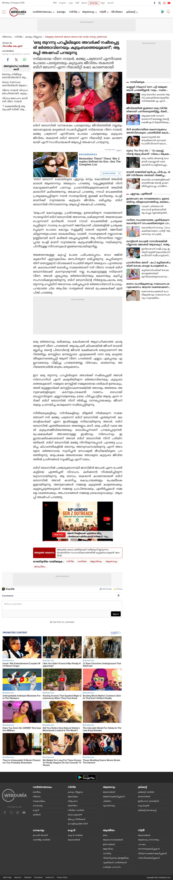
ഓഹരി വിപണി (40, 835)
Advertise (27, 877)
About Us (17, 877)
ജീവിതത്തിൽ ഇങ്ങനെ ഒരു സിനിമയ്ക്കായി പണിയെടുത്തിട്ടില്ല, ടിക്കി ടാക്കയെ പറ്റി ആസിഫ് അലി (146, 110)
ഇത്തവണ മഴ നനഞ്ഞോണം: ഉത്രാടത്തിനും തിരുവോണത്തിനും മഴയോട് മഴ (148, 200)
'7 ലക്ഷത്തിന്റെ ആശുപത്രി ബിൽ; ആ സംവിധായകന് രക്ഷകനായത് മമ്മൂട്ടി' (15, 108)
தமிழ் (71, 3)
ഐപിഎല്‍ (143, 806)
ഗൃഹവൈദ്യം (109, 806)
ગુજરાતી (110, 3)
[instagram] (164, 3)
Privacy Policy (62, 877)
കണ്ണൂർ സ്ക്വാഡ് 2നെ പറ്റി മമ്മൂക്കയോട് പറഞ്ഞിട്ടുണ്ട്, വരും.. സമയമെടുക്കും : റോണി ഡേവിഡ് (146, 89)
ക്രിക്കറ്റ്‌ (130, 12)
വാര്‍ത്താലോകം (42, 12)
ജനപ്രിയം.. (40, 566)
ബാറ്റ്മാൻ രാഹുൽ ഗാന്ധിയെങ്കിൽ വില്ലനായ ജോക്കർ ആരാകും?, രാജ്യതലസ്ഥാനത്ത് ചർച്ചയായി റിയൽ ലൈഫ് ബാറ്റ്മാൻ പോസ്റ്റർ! (147, 243)
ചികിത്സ (107, 801)
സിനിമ (73, 12)
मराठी (77, 3)
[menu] (4, 12)
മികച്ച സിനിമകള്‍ (76, 819)
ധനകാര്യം (38, 806)
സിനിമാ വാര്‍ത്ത (76, 810)
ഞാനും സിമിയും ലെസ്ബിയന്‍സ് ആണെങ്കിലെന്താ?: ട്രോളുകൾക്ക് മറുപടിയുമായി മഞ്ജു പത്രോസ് (14, 76)
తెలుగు (84, 3)
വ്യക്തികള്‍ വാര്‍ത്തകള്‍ (115, 862)
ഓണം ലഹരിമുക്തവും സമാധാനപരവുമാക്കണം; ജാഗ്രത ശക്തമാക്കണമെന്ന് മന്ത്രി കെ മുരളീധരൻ (147, 285)
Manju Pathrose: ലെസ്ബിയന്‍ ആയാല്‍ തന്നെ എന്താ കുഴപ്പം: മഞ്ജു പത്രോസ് (16, 84)
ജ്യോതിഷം (96, 561)
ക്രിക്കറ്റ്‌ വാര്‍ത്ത (146, 792)
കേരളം (61, 12)
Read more (58, 535)
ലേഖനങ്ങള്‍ (109, 792)
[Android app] (86, 777)
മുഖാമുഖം (73, 796)
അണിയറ (73, 806)
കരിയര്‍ (37, 815)
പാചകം (142, 844)
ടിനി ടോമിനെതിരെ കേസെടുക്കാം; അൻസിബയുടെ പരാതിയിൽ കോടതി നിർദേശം (147, 131)
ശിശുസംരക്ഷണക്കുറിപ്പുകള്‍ (152, 853)
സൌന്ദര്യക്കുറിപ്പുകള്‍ (149, 849)
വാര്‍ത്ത (82, 561)
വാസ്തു (107, 853)
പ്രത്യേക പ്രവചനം (112, 867)
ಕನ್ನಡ (103, 3)
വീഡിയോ (117, 12)
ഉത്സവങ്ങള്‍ (109, 844)
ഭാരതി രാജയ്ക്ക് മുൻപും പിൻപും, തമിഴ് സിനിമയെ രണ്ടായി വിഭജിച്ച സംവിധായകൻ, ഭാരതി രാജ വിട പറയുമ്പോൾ (148, 174)
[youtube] (169, 3)
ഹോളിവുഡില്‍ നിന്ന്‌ (78, 824)
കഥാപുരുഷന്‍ (75, 815)
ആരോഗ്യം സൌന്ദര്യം (148, 840)
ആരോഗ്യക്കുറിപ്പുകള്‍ (114, 796)
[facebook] (155, 3)
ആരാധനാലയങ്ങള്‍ (113, 840)
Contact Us (50, 877)
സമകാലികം (39, 801)
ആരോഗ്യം (88, 12)
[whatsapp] (24, 59)
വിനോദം (7, 37)
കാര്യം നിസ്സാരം (33, 37)
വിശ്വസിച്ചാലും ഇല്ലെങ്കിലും (116, 858)
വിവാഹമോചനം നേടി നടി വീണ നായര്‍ (15, 100)
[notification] (168, 11)
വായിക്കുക (137, 82)
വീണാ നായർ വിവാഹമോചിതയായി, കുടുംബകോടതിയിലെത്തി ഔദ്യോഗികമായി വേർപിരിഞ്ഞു (16, 92)
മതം (105, 835)
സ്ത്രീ (102, 12)
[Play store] (163, 11)
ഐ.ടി (36, 810)
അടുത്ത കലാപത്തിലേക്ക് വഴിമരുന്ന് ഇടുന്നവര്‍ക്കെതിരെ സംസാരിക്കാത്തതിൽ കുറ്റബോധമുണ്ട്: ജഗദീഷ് (88, 552)
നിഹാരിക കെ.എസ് (12, 46)
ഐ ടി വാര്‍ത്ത (75, 835)
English (62, 3)
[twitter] (159, 3)
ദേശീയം (37, 792)
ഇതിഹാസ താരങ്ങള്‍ (148, 801)
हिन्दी (54, 3)
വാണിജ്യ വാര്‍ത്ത (41, 840)
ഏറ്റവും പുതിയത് (141, 194)
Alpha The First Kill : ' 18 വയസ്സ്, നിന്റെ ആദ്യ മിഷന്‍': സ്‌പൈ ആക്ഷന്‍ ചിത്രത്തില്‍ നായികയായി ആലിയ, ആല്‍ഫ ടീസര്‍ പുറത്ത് (148, 152)
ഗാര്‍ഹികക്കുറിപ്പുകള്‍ (149, 858)
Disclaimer (38, 877)
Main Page (7, 877)
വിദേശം (37, 796)
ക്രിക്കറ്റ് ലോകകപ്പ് (147, 810)
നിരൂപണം (73, 801)
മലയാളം (94, 3)
